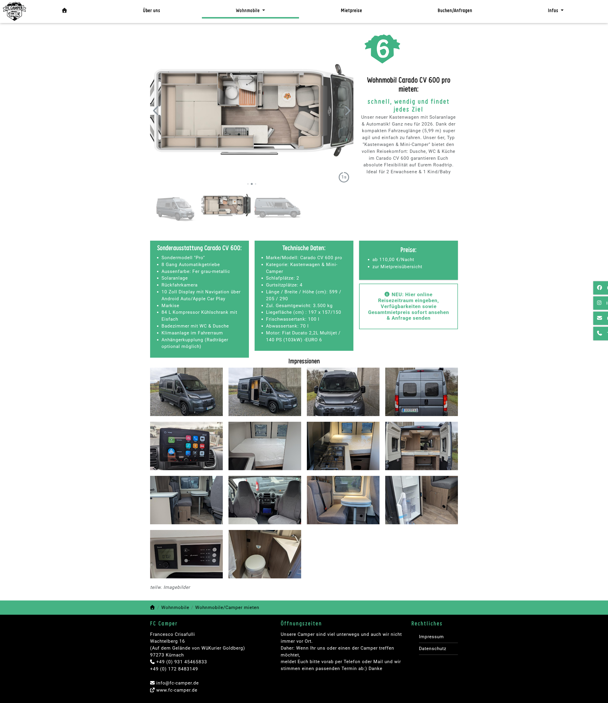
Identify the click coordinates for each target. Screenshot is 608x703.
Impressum (431, 636)
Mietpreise (351, 10)
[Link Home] (152, 607)
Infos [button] (554, 10)
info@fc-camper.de (177, 683)
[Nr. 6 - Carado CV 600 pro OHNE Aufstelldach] (14, 11)
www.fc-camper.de (176, 690)
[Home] (64, 10)
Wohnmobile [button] (248, 10)
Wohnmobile (175, 607)
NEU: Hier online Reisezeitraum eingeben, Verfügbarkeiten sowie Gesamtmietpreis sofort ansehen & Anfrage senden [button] (408, 306)
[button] (156, 110)
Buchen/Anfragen (455, 10)
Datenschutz (432, 648)
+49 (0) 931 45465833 (181, 662)
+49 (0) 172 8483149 (174, 669)
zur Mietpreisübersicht (397, 266)
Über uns (151, 10)
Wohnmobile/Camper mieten (227, 607)
